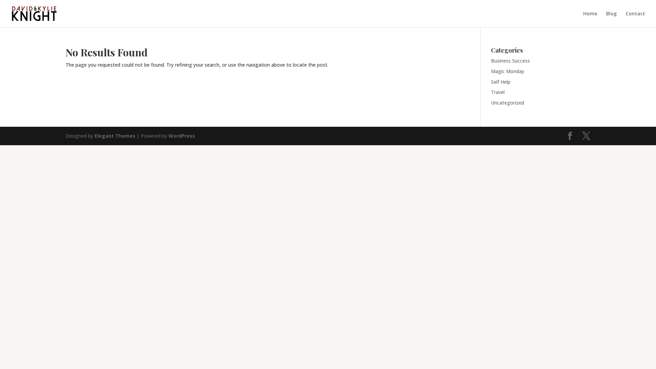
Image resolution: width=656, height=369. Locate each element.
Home (590, 14)
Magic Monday (507, 71)
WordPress (181, 136)
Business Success (510, 60)
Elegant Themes (115, 136)
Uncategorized (507, 102)
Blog (611, 14)
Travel (498, 92)
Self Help (500, 82)
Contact (635, 14)
